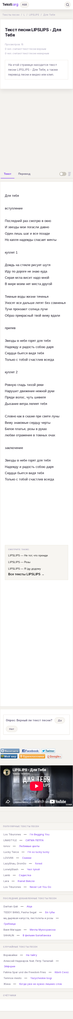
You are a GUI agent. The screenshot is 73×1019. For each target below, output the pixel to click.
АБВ (24, 4)
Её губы (50, 912)
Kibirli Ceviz (62, 972)
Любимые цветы (29, 846)
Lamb (7, 875)
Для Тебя (49, 14)
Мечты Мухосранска (42, 929)
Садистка (25, 875)
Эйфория (9, 966)
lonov (7, 846)
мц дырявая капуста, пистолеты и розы (28, 918)
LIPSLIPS (34, 14)
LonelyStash (11, 869)
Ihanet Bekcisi (26, 881)
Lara (6, 881)
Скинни (26, 857)
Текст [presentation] (7, 173)
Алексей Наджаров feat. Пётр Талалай (28, 960)
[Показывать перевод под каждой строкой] (66, 174)
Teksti (10, 4)
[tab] (7, 174)
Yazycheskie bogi (41, 978)
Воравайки (10, 955)
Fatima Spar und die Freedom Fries (25, 972)
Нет (11, 728)
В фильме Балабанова (37, 935)
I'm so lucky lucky (38, 851)
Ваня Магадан (12, 929)
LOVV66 (8, 857)
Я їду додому (32, 568)
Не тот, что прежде (36, 555)
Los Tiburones (12, 834)
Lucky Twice (11, 851)
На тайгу (31, 955)
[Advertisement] (36, 128)
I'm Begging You (39, 834)
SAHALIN (9, 935)
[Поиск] (67, 5)
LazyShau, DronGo (15, 863)
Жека (7, 983)
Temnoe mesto (13, 978)
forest (38, 863)
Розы (27, 562)
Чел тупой (33, 869)
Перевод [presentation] (24, 173)
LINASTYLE (10, 840)
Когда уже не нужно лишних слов (40, 983)
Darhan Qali (11, 906)
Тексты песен (10, 14)
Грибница (10, 923)
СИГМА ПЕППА (35, 840)
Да (60, 720)
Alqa (29, 906)
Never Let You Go (40, 886)
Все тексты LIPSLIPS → (26, 574)
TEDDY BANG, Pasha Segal (20, 912)
